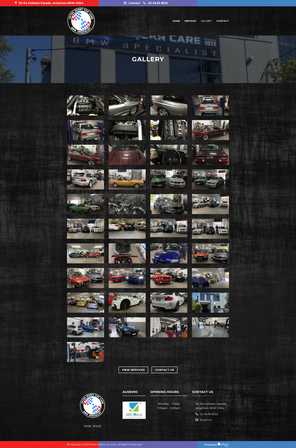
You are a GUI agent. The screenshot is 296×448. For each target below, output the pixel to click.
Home (176, 21)
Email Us (206, 419)
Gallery (206, 21)
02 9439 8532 (209, 414)
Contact (222, 21)
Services (190, 21)
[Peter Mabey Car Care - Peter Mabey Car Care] (92, 20)
